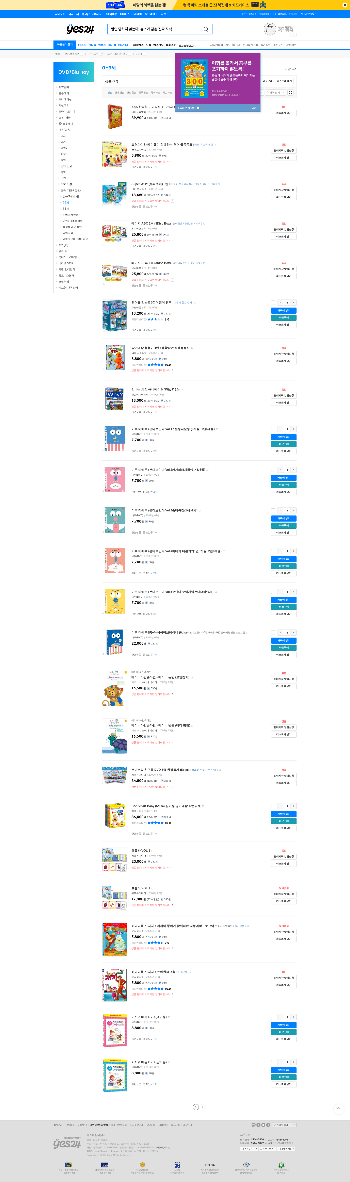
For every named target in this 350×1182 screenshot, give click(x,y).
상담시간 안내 (286, 1149)
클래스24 (171, 44)
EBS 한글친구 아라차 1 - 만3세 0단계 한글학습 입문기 (168, 107)
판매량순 (119, 92)
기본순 (108, 92)
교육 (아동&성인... (117, 53)
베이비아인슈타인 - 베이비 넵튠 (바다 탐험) (160, 725)
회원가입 (253, 14)
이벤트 (102, 44)
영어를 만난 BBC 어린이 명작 (151, 302)
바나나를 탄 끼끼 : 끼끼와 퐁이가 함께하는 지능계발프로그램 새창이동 (247, 926)
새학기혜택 (216, 44)
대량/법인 (291, 44)
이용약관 (82, 1124)
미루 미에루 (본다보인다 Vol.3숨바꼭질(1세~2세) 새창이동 (200, 511)
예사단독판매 (233, 44)
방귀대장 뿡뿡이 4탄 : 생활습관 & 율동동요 (160, 347)
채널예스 (138, 44)
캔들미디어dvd (139, 394)
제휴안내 (163, 1124)
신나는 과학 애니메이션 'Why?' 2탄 (155, 389)
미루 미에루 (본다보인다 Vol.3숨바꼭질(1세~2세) (164, 510)
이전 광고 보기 (291, 35)
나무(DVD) (137, 434)
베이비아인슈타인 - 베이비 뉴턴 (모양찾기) (160, 677)
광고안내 (150, 1124)
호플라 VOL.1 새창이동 (152, 851)
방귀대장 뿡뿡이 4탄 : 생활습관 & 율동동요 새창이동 (192, 348)
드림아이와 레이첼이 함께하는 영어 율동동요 (161, 144)
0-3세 (139, 53)
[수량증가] (293, 302)
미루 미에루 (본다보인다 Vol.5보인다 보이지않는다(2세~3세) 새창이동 (216, 592)
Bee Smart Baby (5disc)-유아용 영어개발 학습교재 (166, 806)
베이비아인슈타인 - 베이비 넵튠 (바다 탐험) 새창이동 (192, 726)
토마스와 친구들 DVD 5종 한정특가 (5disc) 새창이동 (220, 770)
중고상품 (150, 167)
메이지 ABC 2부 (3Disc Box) (151, 223)
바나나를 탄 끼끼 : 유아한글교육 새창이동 (190, 972)
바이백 (112, 44)
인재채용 (70, 1124)
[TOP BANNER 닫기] (345, 5)
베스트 (82, 44)
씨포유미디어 (138, 774)
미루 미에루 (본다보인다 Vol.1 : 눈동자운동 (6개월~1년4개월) (173, 429)
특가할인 (266, 44)
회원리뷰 (290, 69)
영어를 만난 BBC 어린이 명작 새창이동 (195, 303)
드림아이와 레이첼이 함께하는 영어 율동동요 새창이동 (216, 145)
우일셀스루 (137, 931)
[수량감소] (280, 302)
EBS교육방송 (138, 112)
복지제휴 (175, 1124)
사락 (148, 44)
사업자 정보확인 (163, 1147)
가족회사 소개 (284, 1124)
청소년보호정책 (119, 1124)
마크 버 (135, 682)
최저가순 (155, 92)
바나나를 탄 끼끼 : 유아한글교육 (153, 971)
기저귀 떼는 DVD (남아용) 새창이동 (169, 1062)
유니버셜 (136, 228)
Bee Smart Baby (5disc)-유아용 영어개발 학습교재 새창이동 (203, 806)
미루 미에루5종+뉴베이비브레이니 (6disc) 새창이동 (247, 633)
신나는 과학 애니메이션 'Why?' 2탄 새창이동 (182, 390)
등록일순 (143, 92)
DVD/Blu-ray (72, 53)
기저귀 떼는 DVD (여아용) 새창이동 (169, 1017)
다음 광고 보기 (295, 35)
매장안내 (123, 44)
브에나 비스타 (149, 682)
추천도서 (278, 44)
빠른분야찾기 (65, 44)
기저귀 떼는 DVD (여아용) (149, 1017)
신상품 (92, 44)
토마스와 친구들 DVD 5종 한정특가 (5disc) (160, 769)
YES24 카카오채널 (254, 1125)
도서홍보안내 (136, 1124)
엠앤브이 (136, 811)
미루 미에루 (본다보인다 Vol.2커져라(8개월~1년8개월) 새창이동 (207, 470)
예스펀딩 (158, 44)
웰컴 (57, 53)
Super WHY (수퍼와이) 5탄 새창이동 (219, 184)
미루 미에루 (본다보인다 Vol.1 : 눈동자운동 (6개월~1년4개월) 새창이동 (217, 429)
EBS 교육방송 (139, 189)
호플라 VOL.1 (140, 850)
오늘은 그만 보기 (186, 108)
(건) (139, 319)
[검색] (206, 29)
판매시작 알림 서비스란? (172, 161)
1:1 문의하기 (249, 1149)
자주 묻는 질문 (267, 1149)
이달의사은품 (250, 44)
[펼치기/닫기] (57, 87)
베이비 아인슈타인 (141, 672)
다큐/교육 (93, 53)
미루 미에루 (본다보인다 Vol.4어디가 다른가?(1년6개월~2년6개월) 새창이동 (224, 551)
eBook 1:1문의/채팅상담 (278, 1143)
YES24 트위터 (263, 1125)
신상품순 (131, 92)
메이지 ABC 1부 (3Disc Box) (151, 263)
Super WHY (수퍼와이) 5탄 (149, 184)
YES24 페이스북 (258, 1125)
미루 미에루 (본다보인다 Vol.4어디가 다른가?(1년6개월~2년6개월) (176, 551)
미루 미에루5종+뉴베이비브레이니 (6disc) (160, 632)
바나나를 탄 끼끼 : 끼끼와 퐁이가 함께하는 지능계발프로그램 (172, 925)
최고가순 (167, 92)
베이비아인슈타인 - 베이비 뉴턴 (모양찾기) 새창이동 (192, 677)
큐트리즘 (136, 307)
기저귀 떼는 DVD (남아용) (149, 1062)
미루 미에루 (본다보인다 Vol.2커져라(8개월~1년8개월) (168, 469)
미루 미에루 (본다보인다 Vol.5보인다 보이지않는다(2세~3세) (172, 591)
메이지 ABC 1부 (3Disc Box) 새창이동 (204, 263)
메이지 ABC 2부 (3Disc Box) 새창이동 (204, 224)
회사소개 (57, 1124)
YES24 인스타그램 (268, 1125)
